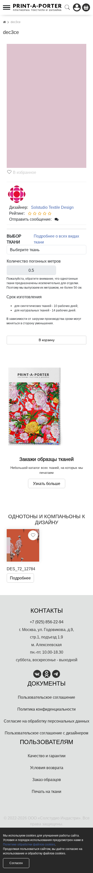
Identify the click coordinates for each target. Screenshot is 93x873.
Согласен (16, 863)
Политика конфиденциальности (46, 709)
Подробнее (20, 578)
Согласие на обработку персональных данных (46, 721)
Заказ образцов (46, 779)
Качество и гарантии (46, 755)
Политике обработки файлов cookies (29, 844)
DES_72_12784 (21, 569)
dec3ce (16, 22)
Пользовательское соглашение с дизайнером (46, 733)
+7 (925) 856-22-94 (46, 622)
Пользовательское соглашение (46, 697)
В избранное (24, 172)
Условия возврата (46, 767)
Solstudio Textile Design (51, 207)
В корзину (47, 340)
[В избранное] (33, 535)
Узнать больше (46, 483)
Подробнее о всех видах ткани (56, 239)
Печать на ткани (46, 791)
